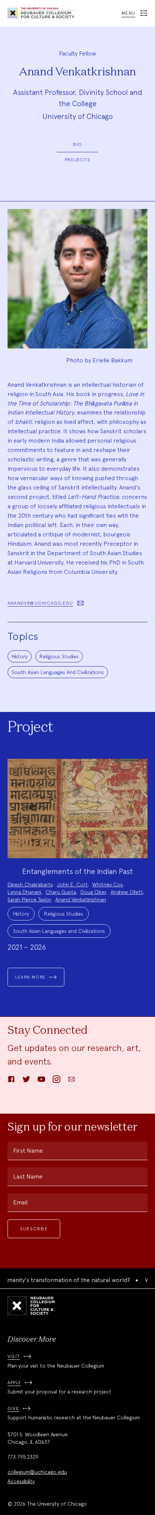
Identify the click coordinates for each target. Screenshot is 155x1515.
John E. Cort (72, 884)
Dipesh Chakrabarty (30, 884)
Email (20, 1202)
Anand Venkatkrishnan (80, 899)
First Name (28, 1150)
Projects (77, 159)
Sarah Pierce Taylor (29, 899)
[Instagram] (56, 1082)
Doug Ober (93, 892)
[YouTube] (41, 1082)
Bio (77, 144)
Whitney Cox (107, 884)
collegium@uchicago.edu (37, 1472)
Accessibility (21, 1481)
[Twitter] (26, 1082)
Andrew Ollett (127, 892)
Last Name (28, 1176)
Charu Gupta (61, 892)
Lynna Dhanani (24, 892)
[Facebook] (11, 1082)
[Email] (71, 1082)
